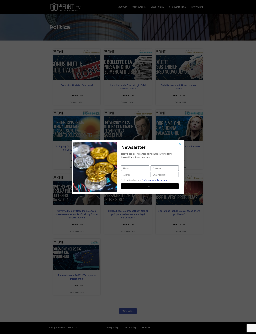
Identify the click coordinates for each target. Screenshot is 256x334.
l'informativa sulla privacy (154, 180)
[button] (180, 144)
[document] (128, 167)
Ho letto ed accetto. (145, 180)
